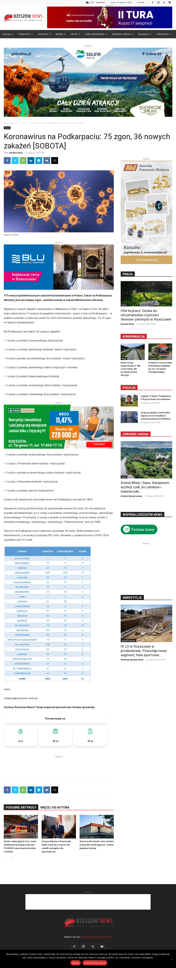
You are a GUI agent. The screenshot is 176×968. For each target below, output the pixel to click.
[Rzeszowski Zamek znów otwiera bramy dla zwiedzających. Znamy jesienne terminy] (97, 826)
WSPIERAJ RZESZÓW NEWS (142, 514)
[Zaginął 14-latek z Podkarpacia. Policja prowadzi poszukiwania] (129, 400)
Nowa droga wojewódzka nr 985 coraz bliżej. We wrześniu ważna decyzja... (130, 368)
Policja (129, 387)
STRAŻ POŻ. (24, 34)
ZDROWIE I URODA (135, 434)
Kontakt (141, 2)
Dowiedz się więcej (95, 962)
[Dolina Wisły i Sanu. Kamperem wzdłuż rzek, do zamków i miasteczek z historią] (146, 460)
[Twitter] (164, 2)
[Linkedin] (31, 160)
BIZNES (59, 34)
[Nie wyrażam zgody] (171, 959)
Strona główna (11, 122)
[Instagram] (158, 2)
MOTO (74, 34)
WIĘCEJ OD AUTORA (54, 807)
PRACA (128, 274)
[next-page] (11, 858)
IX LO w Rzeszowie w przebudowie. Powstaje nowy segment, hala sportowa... (144, 650)
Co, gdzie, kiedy (87, 837)
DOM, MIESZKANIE (94, 34)
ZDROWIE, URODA (121, 34)
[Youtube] (169, 2)
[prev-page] (6, 858)
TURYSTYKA (162, 34)
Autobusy (153, 358)
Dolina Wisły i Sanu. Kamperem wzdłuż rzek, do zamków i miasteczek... (145, 487)
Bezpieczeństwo (128, 640)
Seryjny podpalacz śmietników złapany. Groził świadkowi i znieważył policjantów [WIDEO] (155, 415)
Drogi (124, 358)
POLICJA (6, 34)
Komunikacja (134, 336)
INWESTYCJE (132, 597)
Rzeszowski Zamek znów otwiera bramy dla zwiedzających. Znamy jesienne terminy (97, 844)
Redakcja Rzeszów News (132, 659)
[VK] (46, 160)
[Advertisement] (59, 764)
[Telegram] (38, 160)
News (23, 122)
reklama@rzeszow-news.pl (97, 936)
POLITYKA (43, 34)
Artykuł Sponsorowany (131, 496)
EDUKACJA (143, 34)
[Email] (54, 160)
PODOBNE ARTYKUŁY (21, 807)
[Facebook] (152, 2)
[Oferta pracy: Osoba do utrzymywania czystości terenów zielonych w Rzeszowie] (146, 293)
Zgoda (75, 962)
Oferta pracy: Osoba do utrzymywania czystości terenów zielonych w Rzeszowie (146, 315)
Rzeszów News (16, 152)
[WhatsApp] (23, 160)
